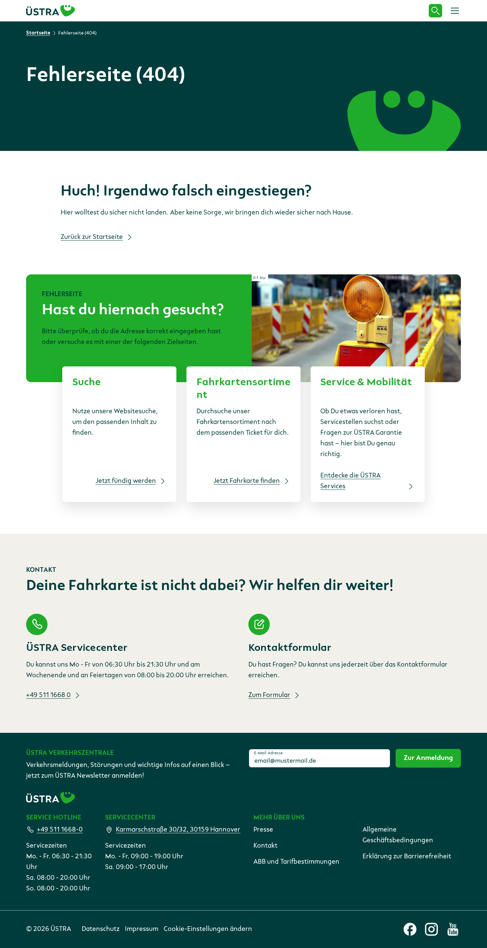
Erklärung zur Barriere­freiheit (406, 856)
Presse (263, 830)
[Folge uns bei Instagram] (431, 929)
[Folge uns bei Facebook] (410, 929)
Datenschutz (100, 929)
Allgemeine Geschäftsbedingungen (397, 835)
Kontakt (265, 846)
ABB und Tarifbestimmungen (296, 862)
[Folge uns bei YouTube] (453, 929)
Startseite (38, 33)
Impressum (141, 929)
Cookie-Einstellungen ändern (208, 929)
